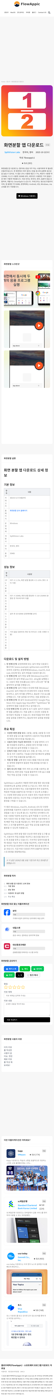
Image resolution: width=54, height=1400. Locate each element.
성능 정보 (11, 889)
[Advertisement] (27, 51)
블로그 (34, 12)
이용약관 (4, 1371)
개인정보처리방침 (13, 1371)
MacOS (12, 12)
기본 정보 (11, 886)
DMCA (22, 1371)
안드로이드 (20, 12)
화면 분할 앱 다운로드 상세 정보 (18, 883)
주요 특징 (11, 896)
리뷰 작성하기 (12, 1020)
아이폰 (28, 12)
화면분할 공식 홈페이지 (18, 510)
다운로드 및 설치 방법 (16, 893)
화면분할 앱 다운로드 (24, 145)
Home (3, 81)
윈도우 (6, 12)
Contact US (42, 12)
